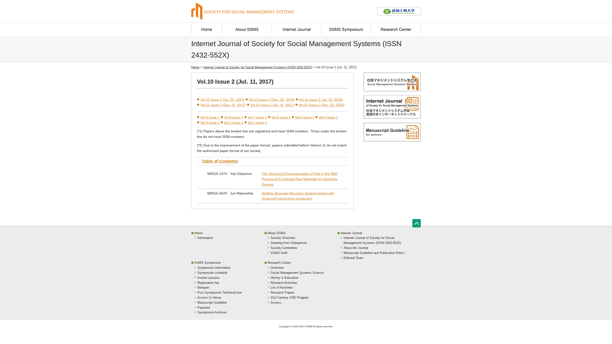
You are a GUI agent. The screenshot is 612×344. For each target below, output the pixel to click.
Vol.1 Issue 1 (257, 122)
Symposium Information (213, 267)
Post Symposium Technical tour (219, 292)
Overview (277, 267)
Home (195, 67)
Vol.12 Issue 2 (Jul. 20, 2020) (222, 100)
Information (205, 238)
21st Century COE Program (290, 297)
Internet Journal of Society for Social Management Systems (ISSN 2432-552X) (257, 67)
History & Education (284, 278)
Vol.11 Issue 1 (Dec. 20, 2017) (223, 105)
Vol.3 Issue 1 (210, 122)
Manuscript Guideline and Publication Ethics (374, 253)
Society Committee (284, 248)
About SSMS (277, 233)
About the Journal (356, 248)
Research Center (279, 262)
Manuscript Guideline (212, 302)
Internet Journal (351, 233)
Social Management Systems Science (297, 272)
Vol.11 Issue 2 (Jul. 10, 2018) (321, 100)
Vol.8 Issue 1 (233, 117)
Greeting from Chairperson (289, 243)
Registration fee (208, 283)
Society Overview (283, 238)
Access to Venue (209, 297)
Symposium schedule (212, 272)
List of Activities (282, 287)
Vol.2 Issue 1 (233, 122)
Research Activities (284, 283)
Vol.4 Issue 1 (328, 117)
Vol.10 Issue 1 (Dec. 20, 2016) (321, 105)
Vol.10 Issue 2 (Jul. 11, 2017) (272, 105)
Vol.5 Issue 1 (304, 117)
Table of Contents (220, 161)
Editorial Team (353, 258)
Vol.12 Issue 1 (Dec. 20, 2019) (272, 100)
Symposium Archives (212, 312)
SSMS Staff (279, 253)
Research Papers (283, 292)
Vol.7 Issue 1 (257, 117)
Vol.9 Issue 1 (210, 117)
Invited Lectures (208, 278)
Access (276, 302)
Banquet (203, 287)
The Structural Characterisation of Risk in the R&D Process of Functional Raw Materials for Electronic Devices (300, 179)
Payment (203, 307)
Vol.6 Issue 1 (281, 117)
